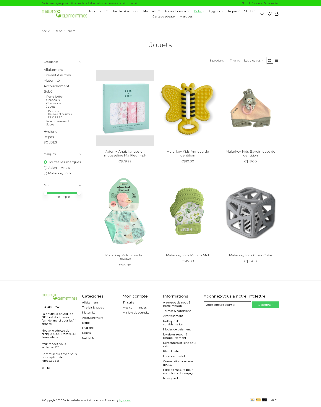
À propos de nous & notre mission (176, 304)
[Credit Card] (252, 400)
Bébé (58, 31)
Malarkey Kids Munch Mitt (187, 255)
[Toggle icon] (262, 13)
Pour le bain (55, 116)
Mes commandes (135, 307)
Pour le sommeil (57, 121)
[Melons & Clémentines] (64, 14)
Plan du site (171, 351)
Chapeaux (53, 100)
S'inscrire (128, 302)
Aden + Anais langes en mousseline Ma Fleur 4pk (125, 153)
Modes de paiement (177, 329)
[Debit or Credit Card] (264, 400)
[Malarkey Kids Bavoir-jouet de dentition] (250, 108)
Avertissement (173, 316)
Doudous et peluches (60, 114)
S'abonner (265, 304)
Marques (186, 16)
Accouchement (56, 86)
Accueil (46, 31)
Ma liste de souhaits (136, 312)
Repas (49, 137)
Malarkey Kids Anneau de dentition (187, 153)
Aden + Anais (59, 167)
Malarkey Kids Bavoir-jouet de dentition (250, 153)
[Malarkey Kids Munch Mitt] (188, 211)
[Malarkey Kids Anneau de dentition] (188, 108)
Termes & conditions (177, 311)
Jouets (50, 106)
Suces (50, 124)
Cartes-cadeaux (164, 16)
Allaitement (53, 70)
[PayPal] (258, 400)
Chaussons (53, 103)
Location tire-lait (174, 356)
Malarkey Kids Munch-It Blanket (125, 257)
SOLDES (250, 11)
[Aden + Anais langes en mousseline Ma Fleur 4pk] (125, 108)
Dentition (53, 111)
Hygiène (50, 131)
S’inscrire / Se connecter (265, 3)
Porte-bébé (54, 96)
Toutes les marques (64, 162)
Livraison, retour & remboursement (175, 336)
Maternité (52, 80)
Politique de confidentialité (173, 322)
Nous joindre (172, 378)
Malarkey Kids (59, 173)
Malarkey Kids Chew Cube (250, 255)
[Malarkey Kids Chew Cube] (250, 211)
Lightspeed (125, 400)
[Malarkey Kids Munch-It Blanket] (125, 211)
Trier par (235, 60)
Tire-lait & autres (57, 75)
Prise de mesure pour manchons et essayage (178, 371)
